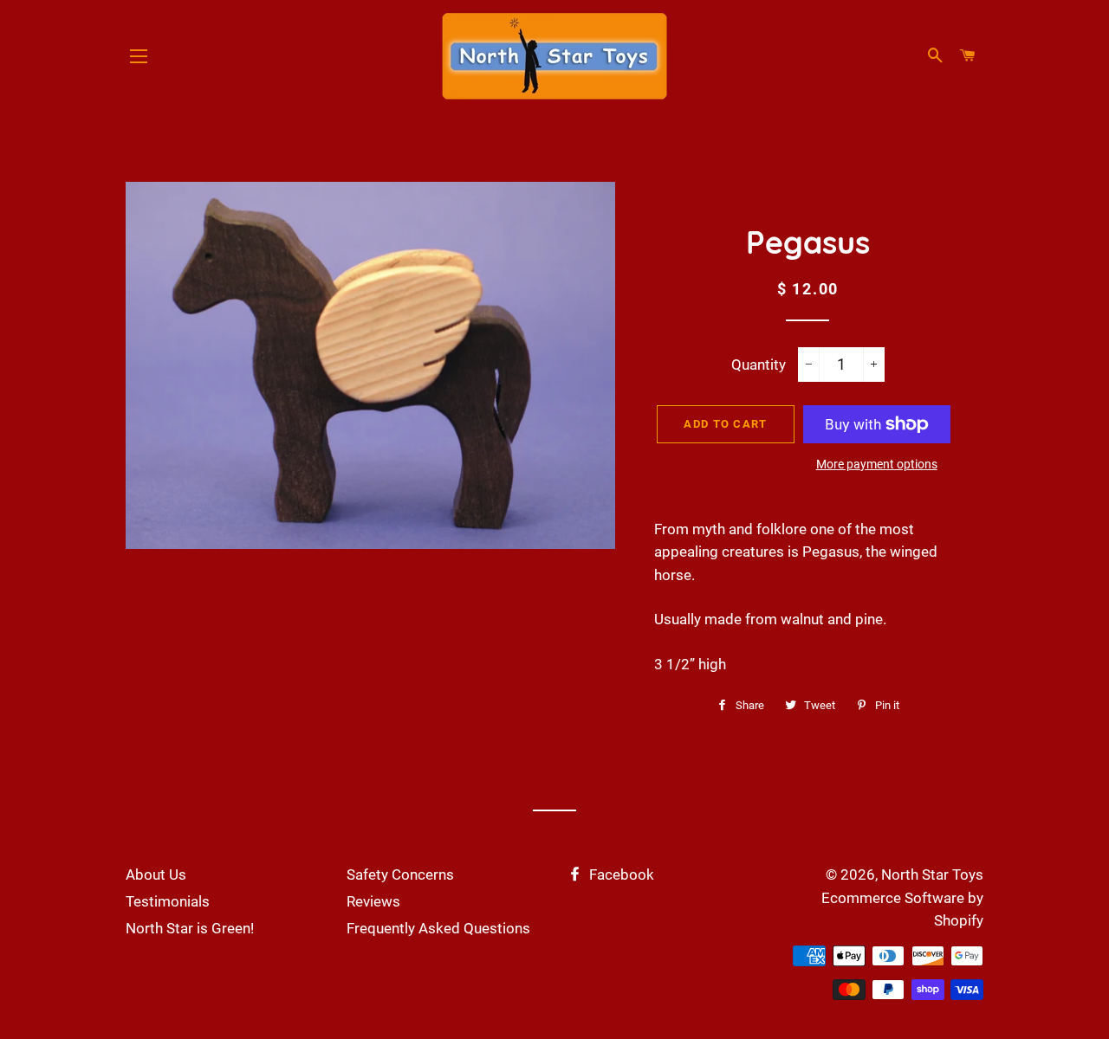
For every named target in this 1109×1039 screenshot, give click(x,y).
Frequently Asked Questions (438, 928)
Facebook (620, 874)
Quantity (758, 364)
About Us (156, 874)
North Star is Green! (190, 928)
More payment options (876, 464)
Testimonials (168, 901)
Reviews (373, 901)
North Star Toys (932, 874)
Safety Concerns (400, 874)
